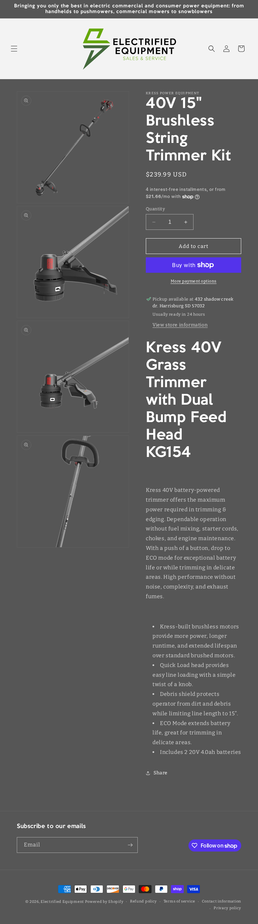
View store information (180, 325)
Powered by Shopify (104, 902)
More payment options (194, 281)
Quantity (155, 208)
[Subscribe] (130, 845)
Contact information (221, 901)
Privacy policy (227, 908)
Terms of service (179, 901)
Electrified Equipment (62, 902)
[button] (14, 48)
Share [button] (161, 773)
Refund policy (143, 901)
